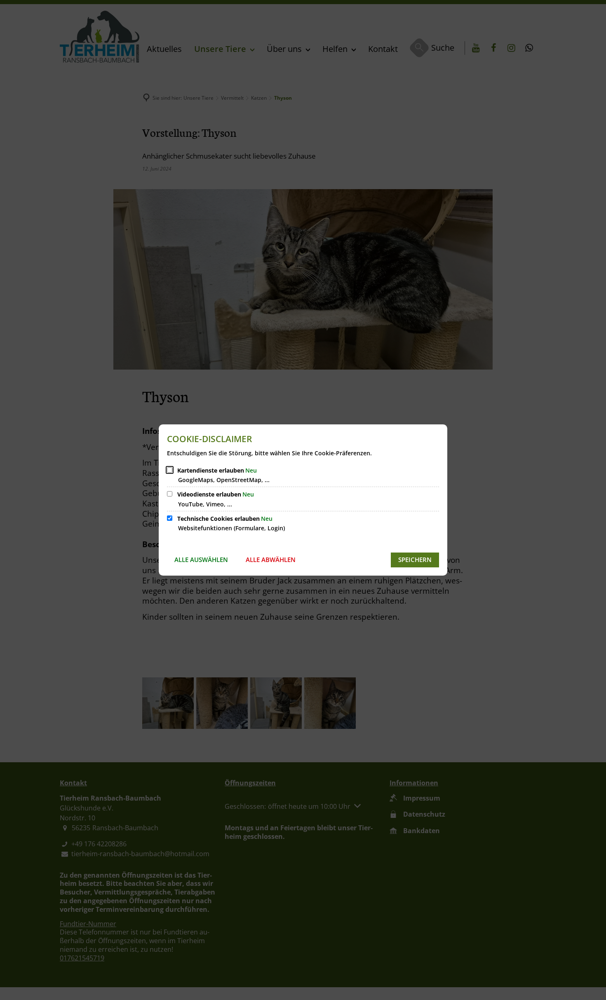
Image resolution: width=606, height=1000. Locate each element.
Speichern (415, 559)
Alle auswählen (201, 559)
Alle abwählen (271, 559)
